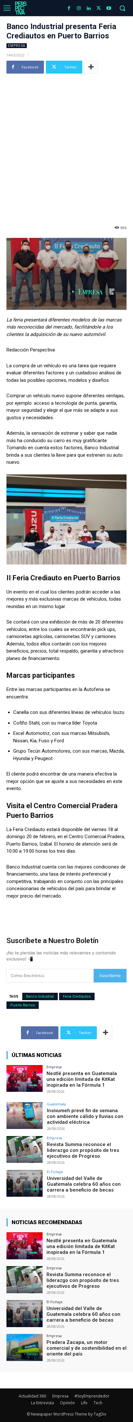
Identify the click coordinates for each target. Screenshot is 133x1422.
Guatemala (56, 1104)
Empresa (16, 45)
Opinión (67, 1403)
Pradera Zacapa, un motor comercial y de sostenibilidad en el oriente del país (86, 1348)
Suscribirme (110, 975)
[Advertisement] (66, 145)
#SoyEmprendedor (92, 1396)
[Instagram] (79, 9)
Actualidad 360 (32, 1396)
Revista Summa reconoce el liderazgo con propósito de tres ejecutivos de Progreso (83, 1150)
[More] (91, 67)
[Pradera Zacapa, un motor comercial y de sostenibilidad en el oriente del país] (24, 1347)
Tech (98, 1403)
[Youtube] (109, 9)
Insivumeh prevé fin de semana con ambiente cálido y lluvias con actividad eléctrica (85, 1116)
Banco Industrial (40, 996)
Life (84, 1403)
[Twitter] (99, 9)
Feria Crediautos (77, 996)
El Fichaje (55, 1171)
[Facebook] (69, 9)
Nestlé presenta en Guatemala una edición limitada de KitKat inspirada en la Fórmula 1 (81, 1079)
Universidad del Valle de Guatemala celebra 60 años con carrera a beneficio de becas (84, 1184)
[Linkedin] (89, 9)
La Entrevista (42, 1403)
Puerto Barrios (22, 1005)
